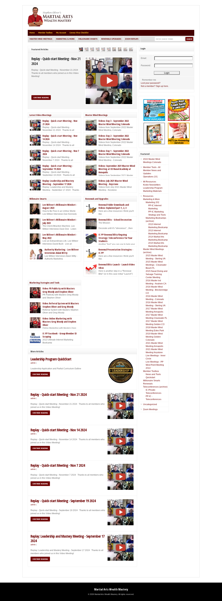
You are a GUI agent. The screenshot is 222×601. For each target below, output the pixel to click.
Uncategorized (150, 404)
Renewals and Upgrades (96, 198)
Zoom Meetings (150, 409)
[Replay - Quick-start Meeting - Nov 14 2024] (86, 49)
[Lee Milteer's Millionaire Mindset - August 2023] (114, 49)
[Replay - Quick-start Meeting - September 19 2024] (97, 49)
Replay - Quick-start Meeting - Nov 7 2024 (58, 465)
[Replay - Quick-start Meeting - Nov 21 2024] (81, 49)
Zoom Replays (131, 39)
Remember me (149, 80)
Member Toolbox (45, 33)
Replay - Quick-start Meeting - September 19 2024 (57, 167)
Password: (146, 65)
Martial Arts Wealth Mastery (111, 589)
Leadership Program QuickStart (51, 358)
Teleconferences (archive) (155, 387)
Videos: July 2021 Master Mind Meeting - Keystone (113, 182)
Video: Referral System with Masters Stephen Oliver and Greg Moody (60, 305)
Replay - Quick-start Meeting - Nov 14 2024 (59, 429)
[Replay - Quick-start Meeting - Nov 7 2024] (92, 49)
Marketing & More (65, 39)
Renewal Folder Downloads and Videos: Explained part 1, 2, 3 (114, 206)
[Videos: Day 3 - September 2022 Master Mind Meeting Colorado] (125, 49)
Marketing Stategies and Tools (44, 282)
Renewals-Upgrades (111, 39)
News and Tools (153, 374)
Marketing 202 (152, 202)
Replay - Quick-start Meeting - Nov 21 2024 (55, 61)
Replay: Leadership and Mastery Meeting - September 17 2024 (58, 182)
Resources (148, 196)
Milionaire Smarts (37, 198)
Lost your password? (150, 83)
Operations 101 (150, 176)
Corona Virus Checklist (79, 33)
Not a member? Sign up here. (155, 86)
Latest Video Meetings (40, 115)
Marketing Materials (152, 191)
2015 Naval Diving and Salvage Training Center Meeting (156, 274)
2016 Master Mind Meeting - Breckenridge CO (157, 290)
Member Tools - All (151, 167)
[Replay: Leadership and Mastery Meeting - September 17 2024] (103, 49)
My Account (61, 33)
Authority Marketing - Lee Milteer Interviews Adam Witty (62, 251)
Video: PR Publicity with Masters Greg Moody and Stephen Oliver (58, 290)
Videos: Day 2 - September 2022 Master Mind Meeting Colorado (114, 137)
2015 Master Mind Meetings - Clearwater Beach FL (156, 265)
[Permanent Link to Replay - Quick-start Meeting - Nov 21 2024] (109, 80)
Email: (144, 58)
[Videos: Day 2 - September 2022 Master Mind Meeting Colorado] (131, 49)
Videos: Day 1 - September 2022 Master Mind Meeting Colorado (114, 152)
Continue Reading (41, 97)
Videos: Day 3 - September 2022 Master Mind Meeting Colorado (114, 122)
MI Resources (149, 181)
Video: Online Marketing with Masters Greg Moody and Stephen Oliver (59, 322)
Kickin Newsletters (151, 185)
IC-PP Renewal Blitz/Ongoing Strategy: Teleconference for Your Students (115, 238)
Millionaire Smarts (87, 39)
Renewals (148, 383)
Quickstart (150, 377)
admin (33, 363)
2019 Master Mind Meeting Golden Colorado (154, 336)
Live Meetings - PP (154, 362)
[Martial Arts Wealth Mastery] (50, 25)
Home (32, 33)
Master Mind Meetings (41, 39)
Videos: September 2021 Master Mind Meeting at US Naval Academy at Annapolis (117, 169)
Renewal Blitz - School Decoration (115, 219)
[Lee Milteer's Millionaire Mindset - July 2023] (119, 49)
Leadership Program (153, 188)
